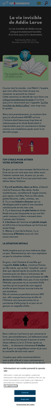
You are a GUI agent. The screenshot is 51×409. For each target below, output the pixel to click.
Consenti (25, 393)
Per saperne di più (10, 386)
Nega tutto (25, 399)
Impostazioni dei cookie (25, 404)
